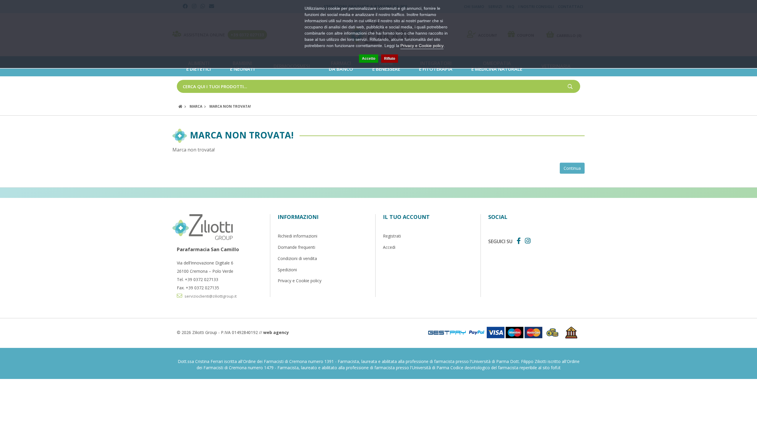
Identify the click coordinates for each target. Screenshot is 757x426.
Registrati (392, 236)
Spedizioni (287, 269)
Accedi (389, 247)
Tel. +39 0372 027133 (197, 279)
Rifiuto (389, 59)
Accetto (368, 59)
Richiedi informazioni (297, 236)
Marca (196, 106)
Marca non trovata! (230, 106)
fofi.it (556, 367)
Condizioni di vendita (297, 258)
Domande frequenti (296, 247)
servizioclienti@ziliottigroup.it (210, 296)
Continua (572, 168)
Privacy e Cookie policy (299, 280)
